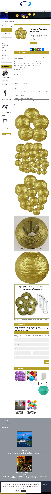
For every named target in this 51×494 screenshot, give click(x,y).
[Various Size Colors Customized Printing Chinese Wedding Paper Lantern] (32, 405)
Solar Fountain (5, 50)
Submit (47, 362)
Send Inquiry (33, 42)
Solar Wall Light (5, 36)
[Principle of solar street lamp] (24, 439)
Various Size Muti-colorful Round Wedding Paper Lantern (42, 397)
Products (6, 21)
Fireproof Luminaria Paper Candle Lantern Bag (43, 383)
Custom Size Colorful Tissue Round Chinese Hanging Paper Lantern (32, 383)
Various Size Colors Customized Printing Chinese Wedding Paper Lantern (31, 412)
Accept (23, 490)
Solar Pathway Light (5, 39)
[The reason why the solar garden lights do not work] (24, 463)
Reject (17, 490)
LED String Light (5, 58)
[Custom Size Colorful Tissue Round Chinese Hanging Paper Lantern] (32, 376)
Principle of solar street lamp (24, 448)
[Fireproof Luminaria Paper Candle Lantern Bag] (43, 376)
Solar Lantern (5, 53)
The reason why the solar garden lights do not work (24, 472)
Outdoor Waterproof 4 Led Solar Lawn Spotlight (6, 114)
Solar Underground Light (5, 45)
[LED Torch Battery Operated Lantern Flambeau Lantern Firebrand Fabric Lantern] (20, 405)
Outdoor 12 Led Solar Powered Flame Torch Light (6, 99)
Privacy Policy (20, 488)
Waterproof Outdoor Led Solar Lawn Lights (6, 128)
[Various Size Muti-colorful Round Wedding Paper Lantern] (43, 390)
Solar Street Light (6, 33)
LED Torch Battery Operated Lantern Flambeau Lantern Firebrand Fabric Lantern (19, 412)
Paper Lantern (11, 21)
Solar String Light (6, 55)
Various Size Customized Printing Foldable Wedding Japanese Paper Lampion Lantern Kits (20, 383)
